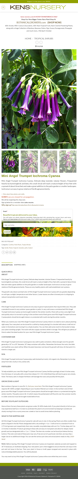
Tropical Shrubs (43, 38)
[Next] (72, 99)
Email (5, 211)
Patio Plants (17, 244)
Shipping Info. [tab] (20, 265)
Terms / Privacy (51, 473)
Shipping (29, 473)
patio (26, 248)
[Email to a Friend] (10, 252)
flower (11, 248)
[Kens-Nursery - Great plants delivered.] (39, 7)
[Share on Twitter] (7, 252)
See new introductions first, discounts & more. (28, 205)
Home (28, 38)
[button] (3, 7)
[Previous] (5, 99)
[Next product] (37, 42)
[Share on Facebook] (3, 252)
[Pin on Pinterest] (14, 252)
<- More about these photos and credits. (13, 194)
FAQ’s (35, 473)
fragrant (15, 248)
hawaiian (21, 248)
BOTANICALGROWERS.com (39, 22)
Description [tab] (7, 265)
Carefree (11, 244)
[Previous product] (41, 42)
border (7, 248)
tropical (30, 248)
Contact (42, 473)
